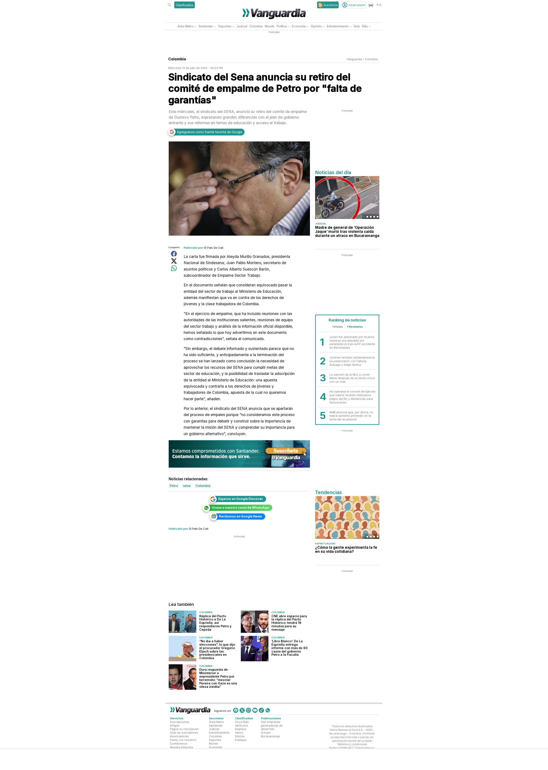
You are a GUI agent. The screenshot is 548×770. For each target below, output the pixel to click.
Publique (241, 740)
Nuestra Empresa (181, 747)
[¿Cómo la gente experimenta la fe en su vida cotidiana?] (347, 517)
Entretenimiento (338, 26)
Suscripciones (179, 722)
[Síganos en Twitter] (242, 710)
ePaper (175, 725)
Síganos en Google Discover (240, 499)
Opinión (316, 26)
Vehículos (241, 725)
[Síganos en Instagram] (248, 710)
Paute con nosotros (183, 740)
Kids (357, 26)
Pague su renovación (184, 729)
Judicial (242, 26)
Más (365, 26)
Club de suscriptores (184, 732)
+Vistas (337, 326)
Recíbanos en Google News (240, 516)
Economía (299, 26)
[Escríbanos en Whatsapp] (267, 710)
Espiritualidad (325, 543)
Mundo (270, 26)
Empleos (240, 729)
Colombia (256, 26)
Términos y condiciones (352, 744)
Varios (239, 732)
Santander (205, 26)
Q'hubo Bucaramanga (270, 734)
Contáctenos (178, 743)
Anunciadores (179, 736)
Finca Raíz (242, 722)
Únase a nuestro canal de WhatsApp (240, 507)
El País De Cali (213, 247)
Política (282, 26)
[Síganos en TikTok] (261, 710)
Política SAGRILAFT (341, 748)
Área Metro (185, 26)
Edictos (240, 736)
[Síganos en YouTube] (255, 710)
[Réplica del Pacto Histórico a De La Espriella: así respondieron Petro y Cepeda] (182, 622)
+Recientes (355, 326)
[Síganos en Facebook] (235, 710)
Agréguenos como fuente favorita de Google (209, 132)
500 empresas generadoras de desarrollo (272, 725)
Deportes (224, 26)
